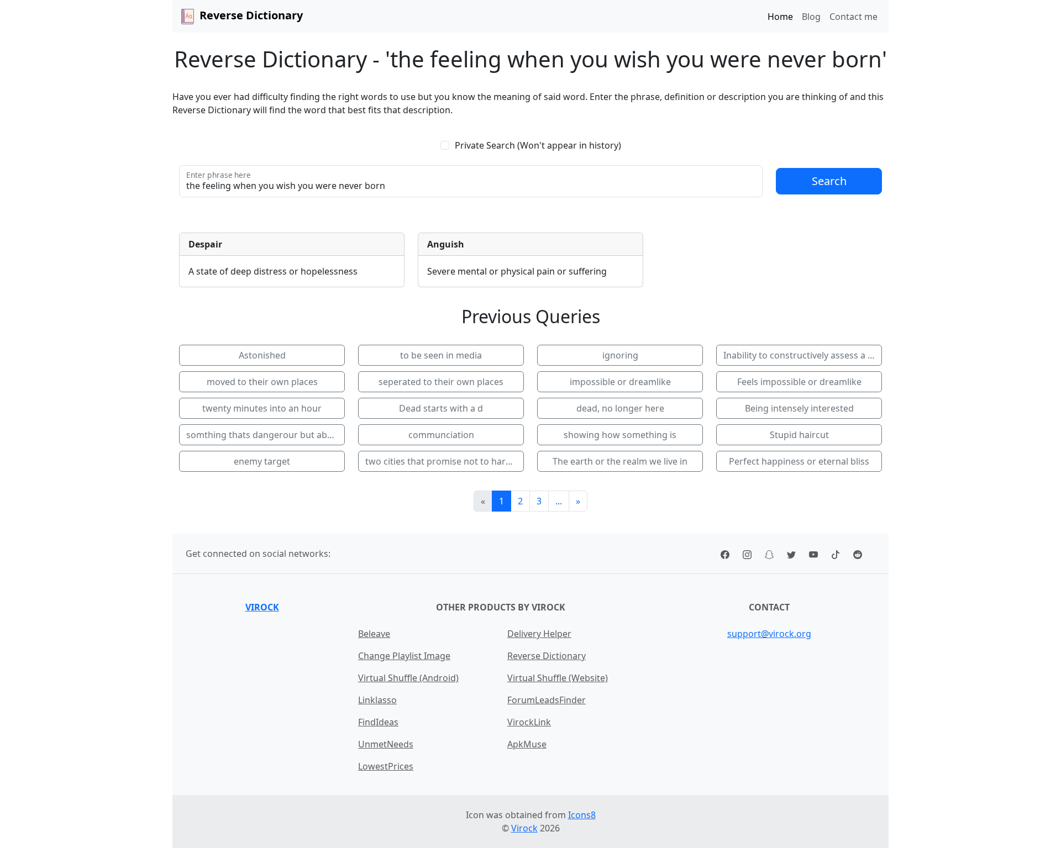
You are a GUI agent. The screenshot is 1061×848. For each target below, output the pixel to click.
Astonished (262, 355)
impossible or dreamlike (620, 382)
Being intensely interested (799, 408)
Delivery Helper (539, 634)
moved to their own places (262, 382)
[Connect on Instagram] (747, 553)
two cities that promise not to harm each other (444, 461)
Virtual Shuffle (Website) (557, 678)
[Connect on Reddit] (857, 553)
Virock (262, 607)
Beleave (374, 634)
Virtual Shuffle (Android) (408, 678)
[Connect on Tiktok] (835, 553)
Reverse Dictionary (546, 656)
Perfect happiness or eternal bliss (799, 461)
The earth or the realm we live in (620, 461)
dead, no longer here (620, 408)
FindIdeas (378, 722)
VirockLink (529, 722)
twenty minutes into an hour (262, 408)
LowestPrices (385, 766)
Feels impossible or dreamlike (799, 382)
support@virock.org (769, 634)
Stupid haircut (799, 435)
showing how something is (620, 435)
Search (829, 180)
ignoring (620, 355)
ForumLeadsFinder (546, 700)
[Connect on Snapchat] (769, 553)
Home (780, 16)
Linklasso (377, 700)
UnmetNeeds (385, 744)
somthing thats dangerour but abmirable (265, 435)
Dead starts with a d (441, 408)
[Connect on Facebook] (725, 553)
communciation (441, 435)
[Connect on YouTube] (813, 553)
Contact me (853, 16)
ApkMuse (527, 744)
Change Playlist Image (404, 656)
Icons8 (582, 815)
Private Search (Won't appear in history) (538, 145)
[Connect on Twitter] (791, 553)
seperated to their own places (441, 382)
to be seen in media (441, 355)
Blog (811, 16)
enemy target (262, 461)
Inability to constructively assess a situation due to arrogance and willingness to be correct (802, 355)
